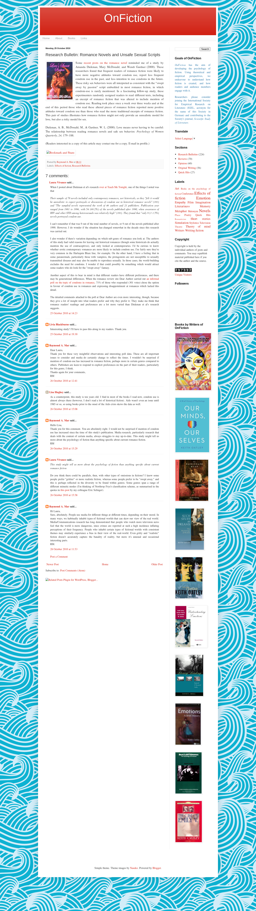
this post (65, 490)
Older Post (157, 564)
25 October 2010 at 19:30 (63, 334)
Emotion (203, 198)
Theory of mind (198, 226)
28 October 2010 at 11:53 (63, 549)
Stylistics (194, 223)
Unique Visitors (183, 274)
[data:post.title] (60, 152)
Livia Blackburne (59, 324)
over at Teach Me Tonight (113, 187)
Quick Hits (184, 172)
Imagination (202, 202)
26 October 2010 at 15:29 (63, 448)
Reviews (182, 159)
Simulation (182, 222)
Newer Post (52, 564)
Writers (179, 230)
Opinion (182, 163)
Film (191, 202)
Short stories (200, 218)
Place (177, 215)
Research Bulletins (81, 165)
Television (205, 223)
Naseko (134, 868)
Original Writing (187, 168)
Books (71, 38)
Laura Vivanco (57, 182)
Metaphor (181, 211)
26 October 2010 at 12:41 (63, 380)
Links (84, 38)
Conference (188, 193)
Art (177, 188)
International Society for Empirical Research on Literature (192, 104)
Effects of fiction (63, 165)
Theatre (178, 226)
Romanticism (180, 219)
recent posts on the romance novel (105, 63)
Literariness (182, 206)
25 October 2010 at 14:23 (63, 313)
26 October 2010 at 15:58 (63, 495)
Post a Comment (59, 556)
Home (46, 38)
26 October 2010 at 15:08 (63, 409)
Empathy (180, 202)
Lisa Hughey (56, 392)
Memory (205, 206)
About (58, 38)
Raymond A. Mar (59, 345)
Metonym (193, 211)
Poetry (187, 215)
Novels (204, 210)
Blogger (157, 868)
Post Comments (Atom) (72, 570)
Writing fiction (194, 230)
